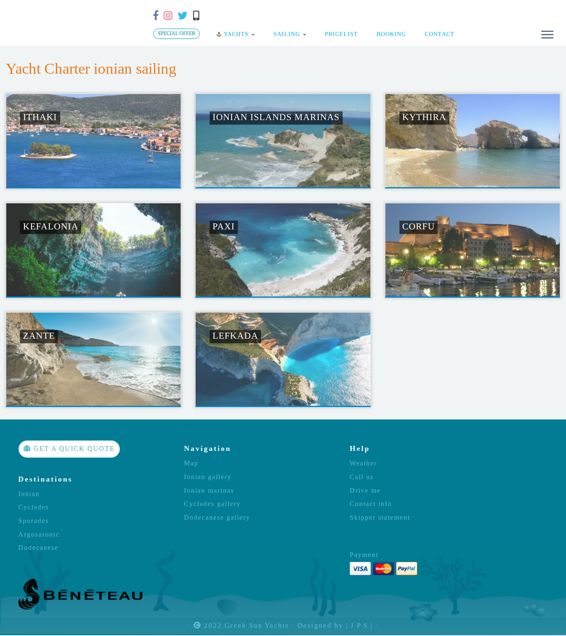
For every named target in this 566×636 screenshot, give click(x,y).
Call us (362, 477)
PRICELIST (340, 34)
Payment (364, 555)
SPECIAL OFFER (176, 33)
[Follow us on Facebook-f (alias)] (158, 15)
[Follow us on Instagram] (171, 15)
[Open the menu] (547, 35)
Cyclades (33, 507)
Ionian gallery (208, 477)
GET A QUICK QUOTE (73, 449)
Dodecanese (38, 548)
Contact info (371, 504)
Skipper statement (380, 517)
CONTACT (439, 34)
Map (191, 463)
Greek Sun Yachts (257, 625)
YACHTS (236, 34)
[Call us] (199, 15)
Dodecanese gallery (217, 517)
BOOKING (390, 34)
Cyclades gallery (212, 504)
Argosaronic (39, 534)
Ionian (29, 494)
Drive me (365, 490)
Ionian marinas (209, 490)
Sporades (33, 521)
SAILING (286, 34)
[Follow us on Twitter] (185, 15)
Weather (363, 463)
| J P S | (359, 625)
